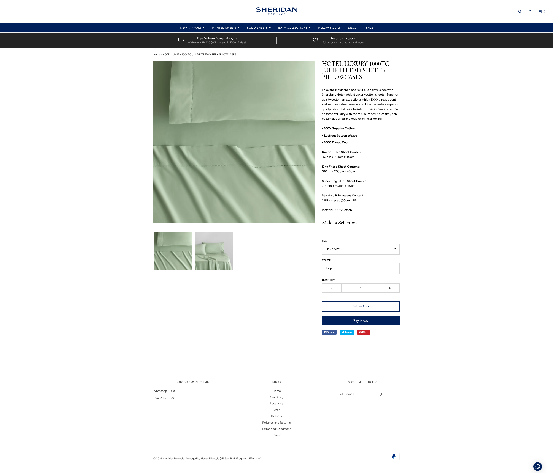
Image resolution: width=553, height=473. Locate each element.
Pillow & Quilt (329, 28)
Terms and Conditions (276, 429)
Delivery (276, 416)
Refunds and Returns (276, 422)
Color (326, 260)
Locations (276, 403)
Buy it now (360, 321)
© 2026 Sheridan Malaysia (168, 458)
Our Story (276, 397)
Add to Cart (361, 306)
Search (276, 435)
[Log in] (527, 11)
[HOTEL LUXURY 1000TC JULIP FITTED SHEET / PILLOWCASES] (172, 251)
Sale (369, 28)
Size (324, 240)
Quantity (328, 279)
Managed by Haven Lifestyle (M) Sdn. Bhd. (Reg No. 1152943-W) (223, 458)
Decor (353, 28)
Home (156, 54)
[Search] (517, 11)
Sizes (276, 410)
